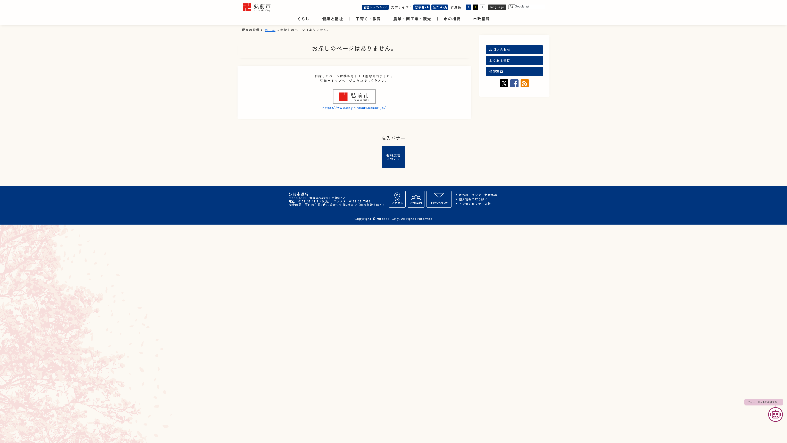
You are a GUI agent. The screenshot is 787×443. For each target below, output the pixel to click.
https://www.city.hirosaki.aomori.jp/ (354, 107)
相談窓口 (496, 71)
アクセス (397, 203)
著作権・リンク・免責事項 (478, 195)
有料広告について (393, 157)
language (497, 7)
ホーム (270, 29)
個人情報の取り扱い (473, 199)
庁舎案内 (416, 203)
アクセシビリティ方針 (475, 204)
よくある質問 (500, 60)
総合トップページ (375, 7)
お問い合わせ (500, 49)
